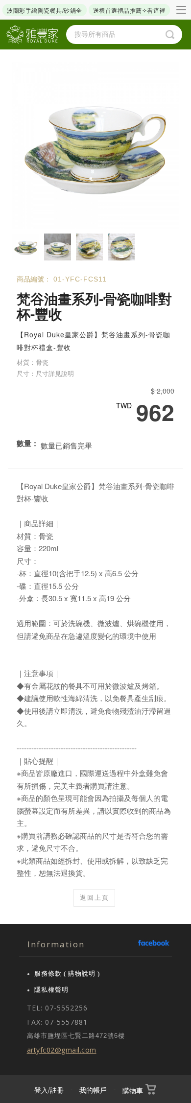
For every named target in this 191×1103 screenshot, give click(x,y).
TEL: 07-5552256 (57, 1007)
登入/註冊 (49, 1090)
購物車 (132, 1090)
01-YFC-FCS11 (80, 279)
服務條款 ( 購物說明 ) (67, 973)
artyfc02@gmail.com (61, 1050)
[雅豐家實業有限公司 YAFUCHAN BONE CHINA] (32, 34)
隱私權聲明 (51, 989)
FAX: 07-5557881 (57, 1022)
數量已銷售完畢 (66, 445)
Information (56, 944)
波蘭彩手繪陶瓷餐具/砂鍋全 (44, 10)
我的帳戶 (93, 1090)
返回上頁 (94, 897)
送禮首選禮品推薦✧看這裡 (129, 10)
